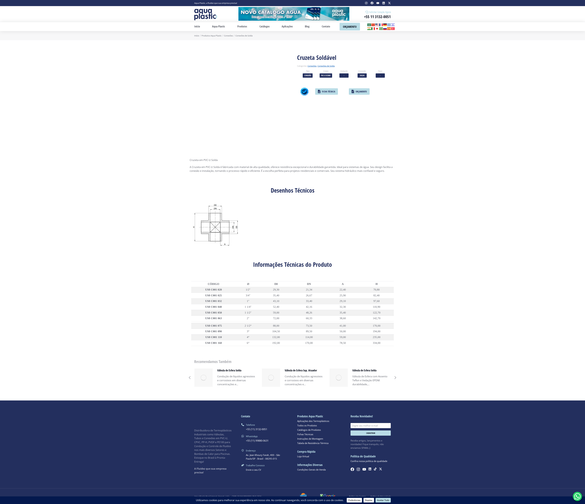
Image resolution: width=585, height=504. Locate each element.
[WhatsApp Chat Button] (577, 496)
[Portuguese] (381, 28)
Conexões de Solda (326, 66)
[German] (385, 24)
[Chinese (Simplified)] (373, 24)
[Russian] (385, 28)
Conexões (312, 66)
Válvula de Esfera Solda (229, 370)
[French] (381, 24)
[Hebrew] (393, 24)
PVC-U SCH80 (326, 75)
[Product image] (203, 377)
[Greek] (389, 24)
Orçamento (361, 91)
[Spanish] (389, 28)
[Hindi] (369, 28)
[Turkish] (393, 28)
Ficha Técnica (328, 91)
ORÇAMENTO (350, 26)
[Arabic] (369, 24)
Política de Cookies (357, 496)
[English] (377, 24)
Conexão (307, 75)
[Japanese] (377, 28)
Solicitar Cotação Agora (380, 12)
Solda (362, 75)
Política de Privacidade (380, 496)
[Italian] (373, 28)
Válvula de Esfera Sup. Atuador (301, 370)
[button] (190, 377)
